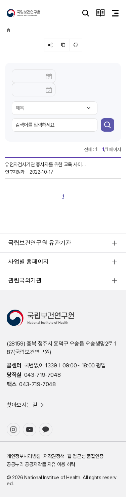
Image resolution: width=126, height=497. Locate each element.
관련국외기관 (25, 280)
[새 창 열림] (13, 429)
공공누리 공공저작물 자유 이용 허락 (41, 464)
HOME (8, 30)
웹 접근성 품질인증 (85, 456)
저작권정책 (54, 456)
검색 (107, 125)
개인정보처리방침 (24, 456)
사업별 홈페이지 (28, 261)
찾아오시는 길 (22, 405)
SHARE (50, 45)
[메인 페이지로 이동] (23, 13)
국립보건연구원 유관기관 (39, 242)
